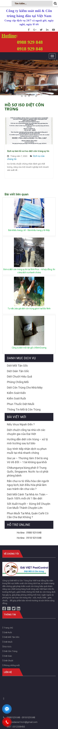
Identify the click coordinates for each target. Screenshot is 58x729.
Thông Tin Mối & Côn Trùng (24, 409)
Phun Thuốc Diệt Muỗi (20, 404)
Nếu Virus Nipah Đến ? (21, 424)
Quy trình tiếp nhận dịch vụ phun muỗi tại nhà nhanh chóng (27, 450)
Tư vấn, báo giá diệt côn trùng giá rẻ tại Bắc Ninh (29, 308)
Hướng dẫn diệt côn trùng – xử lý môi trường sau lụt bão (27, 441)
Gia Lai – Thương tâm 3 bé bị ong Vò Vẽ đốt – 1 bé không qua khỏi (27, 460)
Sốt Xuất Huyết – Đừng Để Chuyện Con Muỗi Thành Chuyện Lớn (28, 505)
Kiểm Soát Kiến (16, 393)
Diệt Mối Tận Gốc (17, 365)
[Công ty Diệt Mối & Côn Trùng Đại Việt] (25, 569)
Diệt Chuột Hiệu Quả (19, 376)
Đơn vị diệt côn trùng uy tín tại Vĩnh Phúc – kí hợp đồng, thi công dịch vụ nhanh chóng (29, 270)
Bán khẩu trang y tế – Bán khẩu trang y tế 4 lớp (29, 230)
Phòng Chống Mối (18, 382)
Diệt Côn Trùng (10, 651)
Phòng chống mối (11, 665)
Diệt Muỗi (7, 642)
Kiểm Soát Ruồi (16, 398)
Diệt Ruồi (7, 632)
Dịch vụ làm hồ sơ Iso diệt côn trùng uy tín (28, 151)
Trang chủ (8, 628)
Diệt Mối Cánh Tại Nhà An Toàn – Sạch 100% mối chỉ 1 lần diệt (27, 496)
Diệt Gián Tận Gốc (18, 371)
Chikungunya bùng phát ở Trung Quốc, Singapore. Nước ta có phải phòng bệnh (27, 471)
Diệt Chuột (8, 660)
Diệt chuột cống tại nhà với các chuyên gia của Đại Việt (26, 432)
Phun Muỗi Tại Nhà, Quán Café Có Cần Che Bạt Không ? (27, 515)
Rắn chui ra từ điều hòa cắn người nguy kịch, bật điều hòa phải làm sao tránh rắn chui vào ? (28, 485)
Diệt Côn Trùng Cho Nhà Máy (25, 387)
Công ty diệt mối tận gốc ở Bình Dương (29, 347)
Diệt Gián (7, 656)
